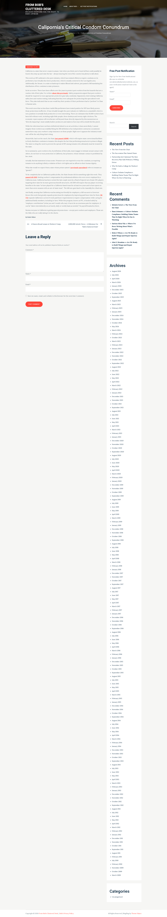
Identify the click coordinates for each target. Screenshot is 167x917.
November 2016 (117, 621)
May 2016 (115, 643)
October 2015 (117, 669)
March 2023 (116, 341)
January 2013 (116, 790)
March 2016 (116, 650)
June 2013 (115, 772)
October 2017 (116, 581)
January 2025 (116, 312)
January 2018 (116, 569)
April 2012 (115, 824)
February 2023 (117, 345)
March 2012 (116, 827)
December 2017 (117, 573)
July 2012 (115, 813)
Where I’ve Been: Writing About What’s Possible (124, 226)
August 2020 (116, 455)
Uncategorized (117, 897)
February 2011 (117, 857)
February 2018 (117, 566)
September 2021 (118, 407)
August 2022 (116, 367)
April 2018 (115, 558)
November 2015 (117, 665)
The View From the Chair (121, 149)
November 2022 (117, 356)
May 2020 (115, 466)
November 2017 (117, 577)
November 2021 (117, 400)
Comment (30, 250)
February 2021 (117, 433)
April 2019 (115, 514)
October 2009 (117, 871)
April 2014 (115, 735)
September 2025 (118, 297)
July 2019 (115, 503)
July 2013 (115, 768)
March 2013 (116, 783)
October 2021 (117, 404)
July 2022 (115, 371)
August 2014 (116, 720)
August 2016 (116, 632)
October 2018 (117, 536)
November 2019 (117, 488)
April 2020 (115, 470)
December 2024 (117, 315)
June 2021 (115, 418)
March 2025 (116, 304)
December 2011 (117, 838)
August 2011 (116, 853)
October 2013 (117, 757)
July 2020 (115, 459)
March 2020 (116, 474)
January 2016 (116, 658)
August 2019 (116, 500)
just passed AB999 (62, 138)
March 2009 (116, 875)
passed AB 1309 (31, 177)
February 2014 (117, 743)
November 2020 (117, 444)
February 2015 (117, 698)
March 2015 (116, 695)
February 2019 (117, 522)
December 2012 (117, 794)
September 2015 (118, 673)
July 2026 (115, 275)
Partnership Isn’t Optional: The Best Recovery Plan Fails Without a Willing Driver (125, 159)
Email (28, 284)
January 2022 (116, 393)
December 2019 (117, 485)
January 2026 (116, 286)
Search (112, 123)
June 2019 (115, 507)
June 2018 (115, 551)
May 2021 (115, 422)
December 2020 (118, 441)
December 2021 (117, 396)
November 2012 (117, 798)
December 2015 (117, 662)
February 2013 (117, 787)
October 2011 (116, 846)
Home (65, 6)
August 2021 (116, 411)
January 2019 (116, 525)
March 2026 (116, 282)
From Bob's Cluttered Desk (48, 913)
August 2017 (116, 588)
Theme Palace (136, 913)
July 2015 (115, 680)
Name (28, 274)
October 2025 (117, 293)
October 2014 (117, 713)
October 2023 (117, 337)
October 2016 (117, 625)
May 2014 (115, 731)
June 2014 (115, 728)
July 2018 (115, 547)
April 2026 (115, 279)
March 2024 (116, 330)
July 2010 (115, 860)
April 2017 (115, 603)
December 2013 (117, 750)
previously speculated (79, 168)
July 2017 (115, 592)
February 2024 (117, 334)
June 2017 (115, 595)
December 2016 (117, 617)
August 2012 (116, 809)
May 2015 (115, 687)
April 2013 (115, 779)
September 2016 (118, 628)
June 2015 (115, 684)
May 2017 (115, 599)
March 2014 (116, 739)
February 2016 (117, 654)
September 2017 (117, 584)
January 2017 (116, 614)
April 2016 (115, 647)
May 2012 (115, 820)
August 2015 (116, 676)
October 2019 (117, 492)
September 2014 (118, 717)
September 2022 (118, 363)
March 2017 (116, 606)
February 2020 (117, 477)
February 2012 (117, 831)
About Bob (73, 6)
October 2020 (117, 448)
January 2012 (116, 835)
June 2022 (115, 374)
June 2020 (115, 463)
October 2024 (117, 323)
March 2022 (116, 385)
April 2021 (115, 426)
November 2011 (117, 842)
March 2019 (116, 518)
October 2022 (117, 360)
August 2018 (116, 544)
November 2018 (117, 533)
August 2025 (116, 301)
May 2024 (115, 326)
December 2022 (117, 352)
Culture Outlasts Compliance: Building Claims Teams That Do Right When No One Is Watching (125, 175)
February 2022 (117, 389)
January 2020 (116, 481)
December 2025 (117, 290)
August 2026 (116, 271)
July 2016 (115, 636)
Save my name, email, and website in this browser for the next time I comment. (56, 296)
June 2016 (115, 639)
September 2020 (118, 452)
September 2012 (118, 805)
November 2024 (117, 319)
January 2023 (116, 349)
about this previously (60, 93)
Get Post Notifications (88, 6)
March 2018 (116, 562)
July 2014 (115, 724)
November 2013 (117, 754)
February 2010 (117, 864)
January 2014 (116, 746)
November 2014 (117, 709)
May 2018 (115, 555)
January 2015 (116, 702)
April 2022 (115, 382)
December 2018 (117, 529)
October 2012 (117, 801)
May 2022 (115, 378)
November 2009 (117, 868)
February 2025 (117, 308)
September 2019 (118, 496)
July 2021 (115, 415)
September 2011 (117, 849)
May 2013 (115, 776)
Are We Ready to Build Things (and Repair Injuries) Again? (124, 235)
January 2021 (116, 437)
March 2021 (116, 430)
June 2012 (115, 816)
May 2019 (115, 511)
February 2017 (117, 610)
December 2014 (117, 706)
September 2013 (118, 761)
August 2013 (116, 765)
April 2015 (115, 691)
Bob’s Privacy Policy (67, 913)
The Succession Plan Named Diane (124, 153)
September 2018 (118, 540)
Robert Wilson (31, 217)
